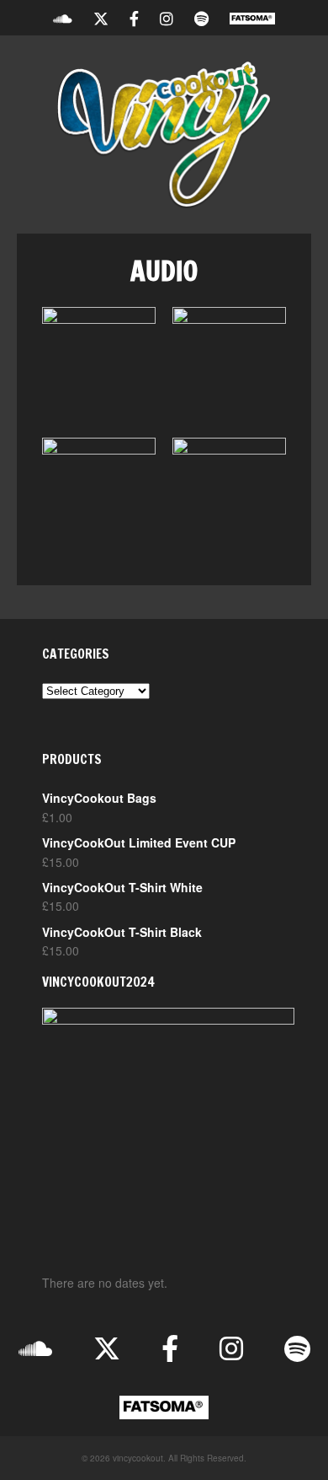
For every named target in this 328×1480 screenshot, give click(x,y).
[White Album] (99, 495)
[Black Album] (229, 364)
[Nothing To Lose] (99, 364)
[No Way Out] (229, 495)
